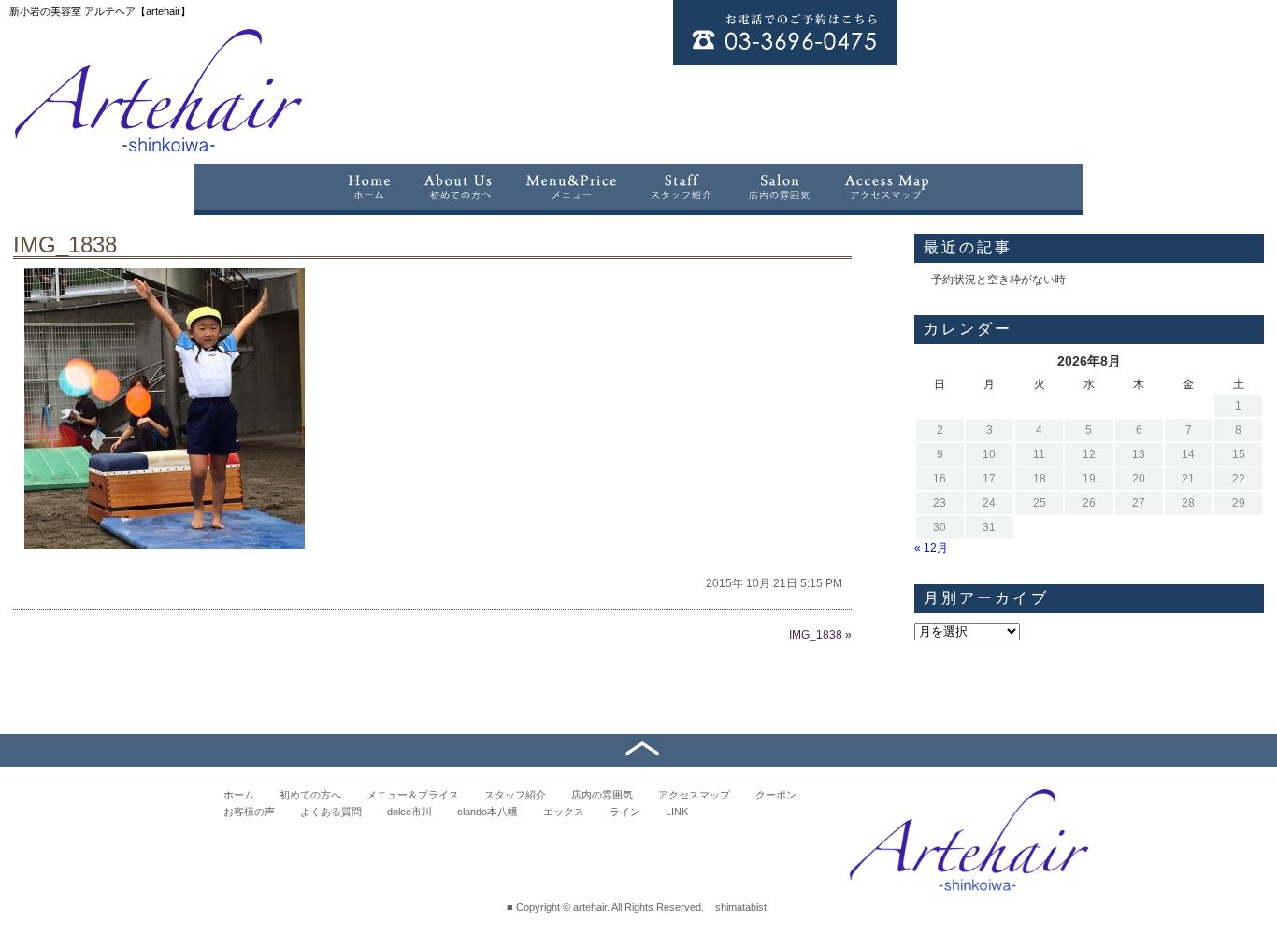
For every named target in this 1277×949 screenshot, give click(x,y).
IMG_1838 (65, 244)
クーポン (775, 794)
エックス (563, 811)
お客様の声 (249, 811)
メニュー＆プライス (412, 794)
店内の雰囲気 (602, 794)
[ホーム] (368, 187)
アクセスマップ (694, 794)
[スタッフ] (682, 187)
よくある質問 (331, 811)
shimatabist (741, 907)
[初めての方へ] (458, 187)
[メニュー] (571, 187)
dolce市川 (409, 811)
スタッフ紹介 (515, 794)
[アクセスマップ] (887, 187)
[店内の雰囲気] (778, 187)
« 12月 (931, 547)
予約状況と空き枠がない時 (998, 279)
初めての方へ (310, 794)
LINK (677, 811)
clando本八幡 (487, 811)
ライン (625, 811)
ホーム (238, 794)
